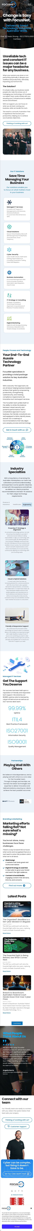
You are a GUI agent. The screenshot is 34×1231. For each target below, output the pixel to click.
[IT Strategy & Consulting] (9, 295)
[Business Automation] (9, 272)
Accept (17, 1226)
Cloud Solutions (13, 232)
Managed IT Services (15, 207)
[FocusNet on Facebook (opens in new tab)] (18, 1191)
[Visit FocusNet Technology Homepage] (9, 4)
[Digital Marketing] (9, 318)
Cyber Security (12, 254)
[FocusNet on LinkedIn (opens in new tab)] (22, 1191)
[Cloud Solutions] (9, 226)
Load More (17, 1023)
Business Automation (15, 277)
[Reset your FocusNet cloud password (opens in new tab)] (12, 1191)
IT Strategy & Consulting (16, 300)
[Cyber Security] (9, 249)
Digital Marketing (13, 323)
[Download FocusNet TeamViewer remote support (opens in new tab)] (15, 1191)
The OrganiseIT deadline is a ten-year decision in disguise (16, 920)
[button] (31, 1208)
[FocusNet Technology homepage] (17, 1184)
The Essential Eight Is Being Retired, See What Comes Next (15, 957)
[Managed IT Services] (9, 202)
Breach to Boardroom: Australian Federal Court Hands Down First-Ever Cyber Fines (17, 996)
